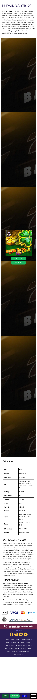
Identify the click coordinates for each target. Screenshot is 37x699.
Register (15, 696)
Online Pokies (25, 642)
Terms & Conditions (12, 651)
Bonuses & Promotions (23, 645)
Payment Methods (20, 648)
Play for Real (18, 258)
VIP (6, 648)
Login (5, 696)
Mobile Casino (10, 645)
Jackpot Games (25, 639)
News (11, 648)
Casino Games (9, 639)
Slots (17, 639)
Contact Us (17, 654)
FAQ (29, 648)
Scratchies (16, 642)
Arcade (8, 642)
